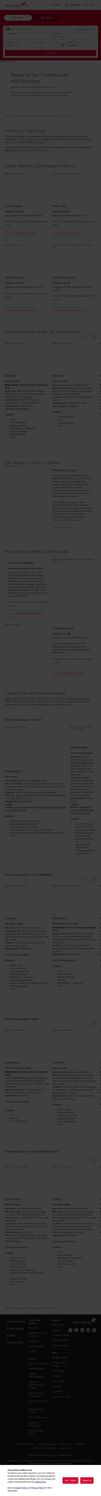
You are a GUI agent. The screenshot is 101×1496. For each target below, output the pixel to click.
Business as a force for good (38, 1334)
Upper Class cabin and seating (42, 115)
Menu (91, 5)
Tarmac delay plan (38, 1418)
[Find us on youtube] (88, 1330)
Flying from (12, 33)
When (40, 42)
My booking (75, 5)
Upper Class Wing (37, 584)
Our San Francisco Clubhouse (21, 311)
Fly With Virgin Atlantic (20, 115)
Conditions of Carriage (46, 1444)
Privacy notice (65, 1444)
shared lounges (12, 150)
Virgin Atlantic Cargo (59, 1364)
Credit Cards (58, 1381)
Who (71, 42)
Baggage (56, 1330)
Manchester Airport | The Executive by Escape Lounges (81, 810)
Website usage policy (36, 1432)
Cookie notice (65, 1448)
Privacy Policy (37, 1488)
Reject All (86, 1480)
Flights (20, 18)
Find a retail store (61, 1397)
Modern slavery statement (45, 1448)
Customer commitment (35, 1424)
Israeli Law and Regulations (36, 1394)
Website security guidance (37, 1410)
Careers (32, 1351)
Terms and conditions (25, 1444)
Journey (10, 42)
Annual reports (36, 1346)
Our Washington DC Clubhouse (70, 311)
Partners (56, 1386)
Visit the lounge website (17, 409)
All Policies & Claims (39, 1364)
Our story (33, 1328)
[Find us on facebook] (76, 1330)
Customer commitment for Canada (37, 1385)
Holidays (49, 18)
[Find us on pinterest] (94, 1330)
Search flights (50, 53)
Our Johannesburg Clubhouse (69, 673)
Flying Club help (60, 1346)
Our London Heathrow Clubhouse (26, 614)
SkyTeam (56, 1392)
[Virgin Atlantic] (19, 5)
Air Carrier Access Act (38, 1402)
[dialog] (50, 1480)
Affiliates (56, 1376)
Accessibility (79, 1444)
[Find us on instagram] (70, 1330)
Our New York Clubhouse (67, 233)
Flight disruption (60, 1340)
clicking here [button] (40, 1482)
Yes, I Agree (70, 1480)
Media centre (35, 1341)
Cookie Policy (21, 1488)
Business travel (59, 1358)
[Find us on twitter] (82, 1330)
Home (7, 115)
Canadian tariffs (36, 1369)
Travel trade (58, 1371)
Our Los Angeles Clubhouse (20, 233)
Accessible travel (60, 1335)
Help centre (58, 1325)
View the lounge (63, 527)
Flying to (57, 33)
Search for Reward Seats (20, 29)
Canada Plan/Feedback (36, 1375)
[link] (17, 1321)
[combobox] (27, 36)
